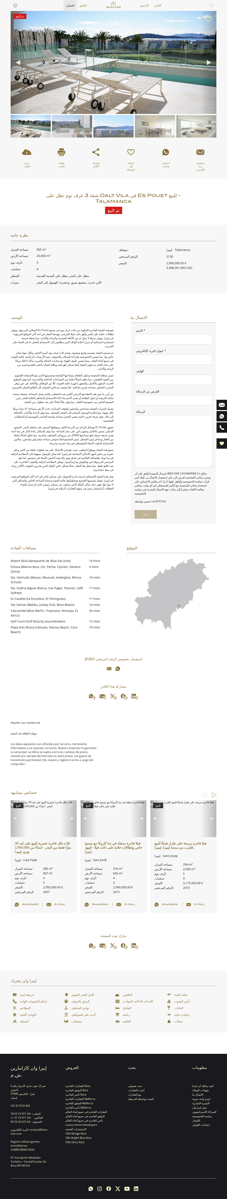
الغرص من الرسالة (147, 391)
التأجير (157, 5)
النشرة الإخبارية (200, 1103)
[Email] (109, 668)
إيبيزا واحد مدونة (201, 1099)
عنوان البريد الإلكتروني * (151, 351)
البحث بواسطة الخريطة (141, 1099)
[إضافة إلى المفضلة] (208, 19)
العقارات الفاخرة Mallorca (80, 1099)
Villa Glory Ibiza (75, 1142)
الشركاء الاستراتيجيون (204, 1112)
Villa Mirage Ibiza (75, 1133)
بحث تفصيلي (135, 1086)
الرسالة (140, 412)
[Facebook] (124, 696)
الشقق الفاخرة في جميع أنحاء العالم (85, 1116)
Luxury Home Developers (81, 1125)
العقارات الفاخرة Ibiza (77, 1086)
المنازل (70, 5)
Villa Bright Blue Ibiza (78, 1138)
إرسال (146, 514)
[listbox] (15, 5)
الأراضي (144, 5)
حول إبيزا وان (199, 1107)
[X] (113, 696)
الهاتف (140, 371)
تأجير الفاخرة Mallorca (78, 1107)
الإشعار (196, 1120)
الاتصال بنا (197, 1094)
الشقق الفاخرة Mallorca (79, 1103)
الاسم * (140, 330)
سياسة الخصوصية (202, 1116)
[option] (15, 5)
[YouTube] (127, 1188)
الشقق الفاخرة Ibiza (76, 1090)
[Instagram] (99, 1188)
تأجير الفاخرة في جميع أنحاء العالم (84, 1120)
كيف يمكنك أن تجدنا (203, 1086)
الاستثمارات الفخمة (75, 1129)
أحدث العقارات (136, 1090)
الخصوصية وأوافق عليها (181, 481)
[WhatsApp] (117, 668)
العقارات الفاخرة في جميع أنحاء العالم (86, 1112)
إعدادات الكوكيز (201, 1125)
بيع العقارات (134, 1094)
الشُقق (83, 5)
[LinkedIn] (134, 696)
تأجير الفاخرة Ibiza (75, 1094)
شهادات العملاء (200, 1090)
